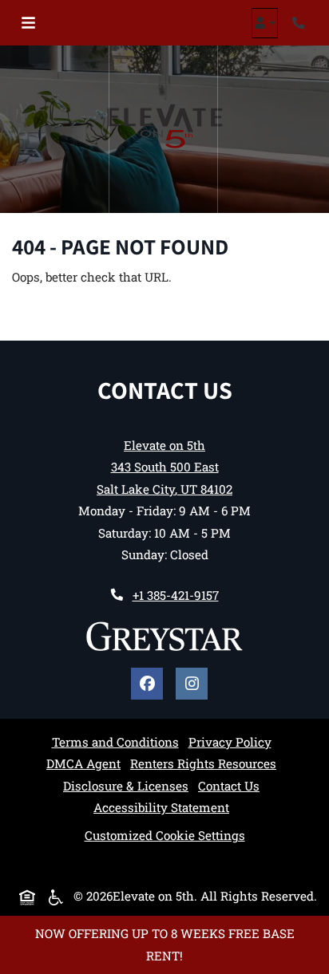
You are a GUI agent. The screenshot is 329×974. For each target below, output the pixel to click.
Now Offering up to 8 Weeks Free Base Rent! (165, 944)
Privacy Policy (230, 741)
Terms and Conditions (115, 741)
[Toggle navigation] (28, 23)
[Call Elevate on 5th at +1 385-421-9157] (300, 23)
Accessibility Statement (161, 807)
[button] (265, 23)
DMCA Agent (83, 763)
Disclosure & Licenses (125, 785)
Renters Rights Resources (203, 763)
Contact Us (229, 786)
